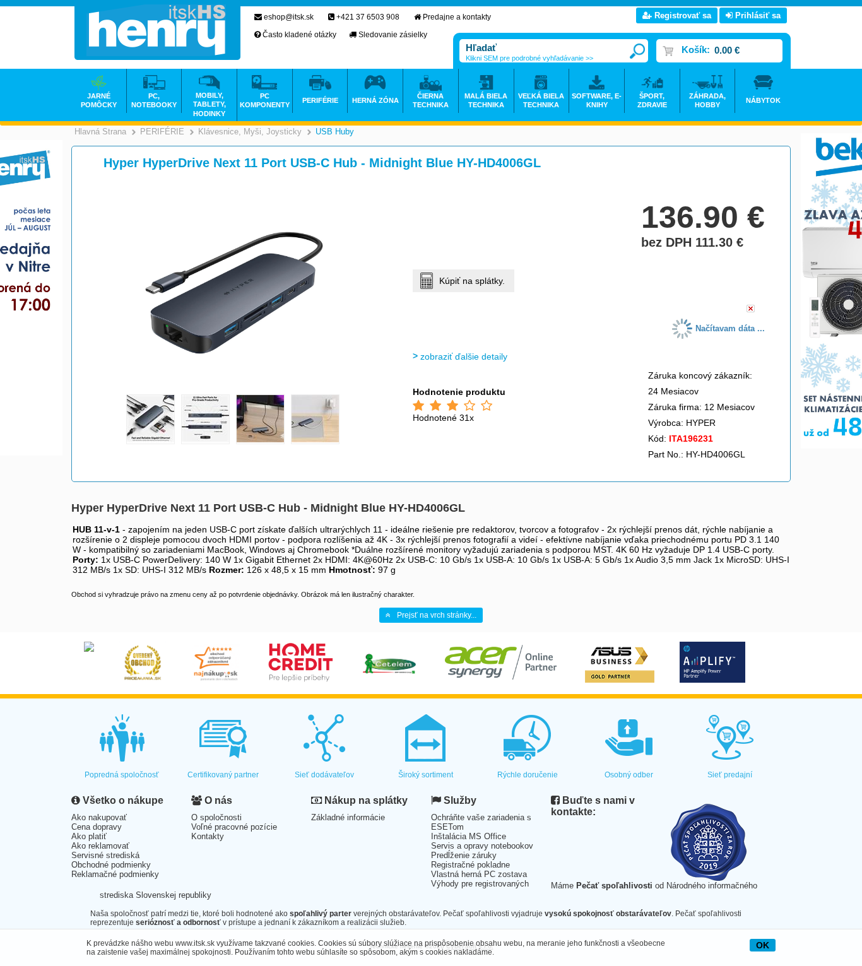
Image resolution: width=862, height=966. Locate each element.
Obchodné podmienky (111, 864)
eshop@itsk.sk (289, 17)
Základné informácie (348, 817)
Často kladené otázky (299, 34)
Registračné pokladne (470, 864)
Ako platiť (89, 836)
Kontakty (207, 836)
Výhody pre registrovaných (480, 883)
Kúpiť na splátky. (472, 281)
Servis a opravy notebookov (482, 846)
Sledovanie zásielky (392, 34)
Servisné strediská (105, 855)
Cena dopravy (96, 827)
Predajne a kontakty (457, 17)
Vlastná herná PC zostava (479, 874)
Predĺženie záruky (464, 855)
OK (762, 945)
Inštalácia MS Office (468, 836)
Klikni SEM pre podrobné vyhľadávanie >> (529, 58)
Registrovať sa (681, 15)
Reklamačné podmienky (115, 874)
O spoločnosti (216, 817)
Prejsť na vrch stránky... (436, 615)
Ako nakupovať (99, 817)
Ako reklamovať (100, 846)
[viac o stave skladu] (751, 309)
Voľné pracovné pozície (234, 827)
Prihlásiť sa (757, 15)
